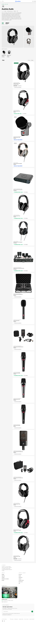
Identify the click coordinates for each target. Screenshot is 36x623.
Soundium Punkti (21, 580)
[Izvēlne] (1, 1)
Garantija (3, 577)
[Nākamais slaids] (32, 72)
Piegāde (3, 574)
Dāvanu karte (21, 581)
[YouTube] (4, 621)
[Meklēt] (3, 1)
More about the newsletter (7, 614)
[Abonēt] (32, 611)
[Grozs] (35, 1)
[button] (32, 60)
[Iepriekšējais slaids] (15, 72)
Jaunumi (20, 578)
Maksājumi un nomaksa (5, 578)
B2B (19, 583)
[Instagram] (2, 621)
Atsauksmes (20, 577)
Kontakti (3, 580)
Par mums (20, 574)
